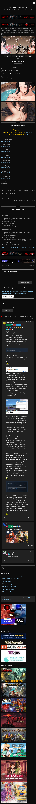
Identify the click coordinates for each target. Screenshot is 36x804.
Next (31, 265)
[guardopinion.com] (13, 636)
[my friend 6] (13, 652)
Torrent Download (29, 247)
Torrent (22, 247)
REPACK (17, 247)
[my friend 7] (13, 659)
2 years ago (28, 321)
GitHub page (21, 379)
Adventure (25, 9)
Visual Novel (28, 10)
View (13, 674)
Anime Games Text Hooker (17, 455)
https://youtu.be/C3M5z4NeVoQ (15, 529)
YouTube (20, 418)
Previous (6, 265)
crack (3, 247)
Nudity (11, 10)
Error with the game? (8, 589)
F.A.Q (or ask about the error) (11, 578)
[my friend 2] (13, 642)
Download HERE (5, 141)
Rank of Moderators (8, 581)
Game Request (29, 132)
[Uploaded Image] (17, 350)
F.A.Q (26, 134)
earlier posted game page (20, 512)
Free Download (10, 247)
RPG (15, 10)
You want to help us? (8, 584)
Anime (30, 9)
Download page (10, 381)
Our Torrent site (7, 592)
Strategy (20, 10)
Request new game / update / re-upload (13, 576)
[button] (34, 3)
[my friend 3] (13, 647)
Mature (6, 10)
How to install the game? (9, 586)
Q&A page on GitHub (18, 475)
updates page (19, 497)
